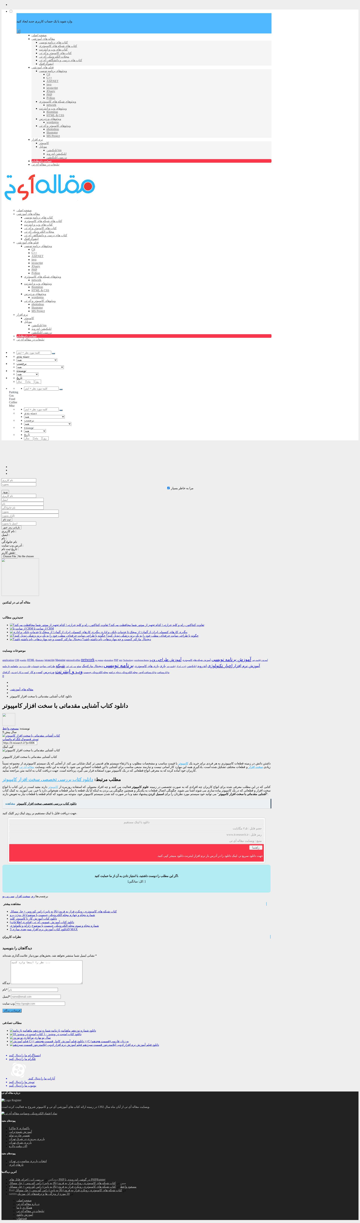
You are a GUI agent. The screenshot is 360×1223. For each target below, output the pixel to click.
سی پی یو (8, 896)
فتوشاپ (35, 666)
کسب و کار (36, 672)
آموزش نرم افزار (246, 666)
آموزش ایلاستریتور (260, 660)
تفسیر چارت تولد (19, 1135)
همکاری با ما (24, 1207)
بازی (163, 666)
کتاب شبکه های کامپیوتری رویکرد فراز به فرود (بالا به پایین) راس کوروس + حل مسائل (63, 911)
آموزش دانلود (24, 1214)
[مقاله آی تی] (50, 203)
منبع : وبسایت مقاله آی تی (245, 840)
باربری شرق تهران (20, 1142)
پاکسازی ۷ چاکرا (19, 1128)
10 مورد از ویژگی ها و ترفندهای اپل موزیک (43, 1193)
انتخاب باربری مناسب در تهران (28, 1161)
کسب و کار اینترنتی (19, 672)
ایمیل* (6, 996)
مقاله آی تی (26, 767)
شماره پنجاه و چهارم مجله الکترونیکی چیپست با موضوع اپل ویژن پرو (52, 915)
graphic (23, 660)
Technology (128, 660)
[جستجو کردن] (53, 353)
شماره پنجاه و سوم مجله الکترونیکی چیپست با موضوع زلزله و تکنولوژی (54, 925)
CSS (17, 660)
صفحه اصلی (24, 1200)
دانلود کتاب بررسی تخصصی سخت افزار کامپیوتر (47, 779)
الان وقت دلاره (18, 1146)
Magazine (60, 660)
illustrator (39, 660)
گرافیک (6, 672)
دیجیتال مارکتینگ (92, 666)
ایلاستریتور (171, 666)
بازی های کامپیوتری (146, 666)
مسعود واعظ (128, 1186)
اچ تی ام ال (181, 666)
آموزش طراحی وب (166, 659)
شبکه (60, 665)
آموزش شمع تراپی (20, 1131)
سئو (79, 666)
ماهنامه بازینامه (10, 666)
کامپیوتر (183, 763)
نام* (5, 989)
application (8, 660)
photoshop (108, 660)
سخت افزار (255, 767)
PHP (116, 660)
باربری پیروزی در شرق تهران (27, 1139)
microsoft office (73, 660)
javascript (49, 660)
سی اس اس (71, 666)
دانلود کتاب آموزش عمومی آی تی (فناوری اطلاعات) (42, 922)
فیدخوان (21, 1218)
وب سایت (8, 1003)
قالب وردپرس (24, 666)
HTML (31, 659)
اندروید (202, 666)
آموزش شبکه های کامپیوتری (196, 660)
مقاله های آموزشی (21, 689)
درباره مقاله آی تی (27, 1204)
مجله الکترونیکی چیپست (95, 672)
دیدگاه (6, 983)
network (87, 659)
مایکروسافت (163, 672)
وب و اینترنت (69, 671)
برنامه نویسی (119, 665)
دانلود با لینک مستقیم (136, 822)
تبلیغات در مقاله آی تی (30, 1211)
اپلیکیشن (191, 666)
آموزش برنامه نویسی (231, 659)
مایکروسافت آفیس (147, 672)
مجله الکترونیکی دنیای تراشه (123, 672)
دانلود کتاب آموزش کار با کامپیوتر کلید (33, 918)
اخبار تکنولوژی (220, 665)
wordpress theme (141, 660)
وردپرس (48, 672)
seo (120, 660)
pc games (99, 660)
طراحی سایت (47, 666)
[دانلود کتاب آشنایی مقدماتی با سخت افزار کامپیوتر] (31, 735)
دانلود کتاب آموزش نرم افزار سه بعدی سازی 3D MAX (44, 929)
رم (33, 896)
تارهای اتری (16, 1164)
